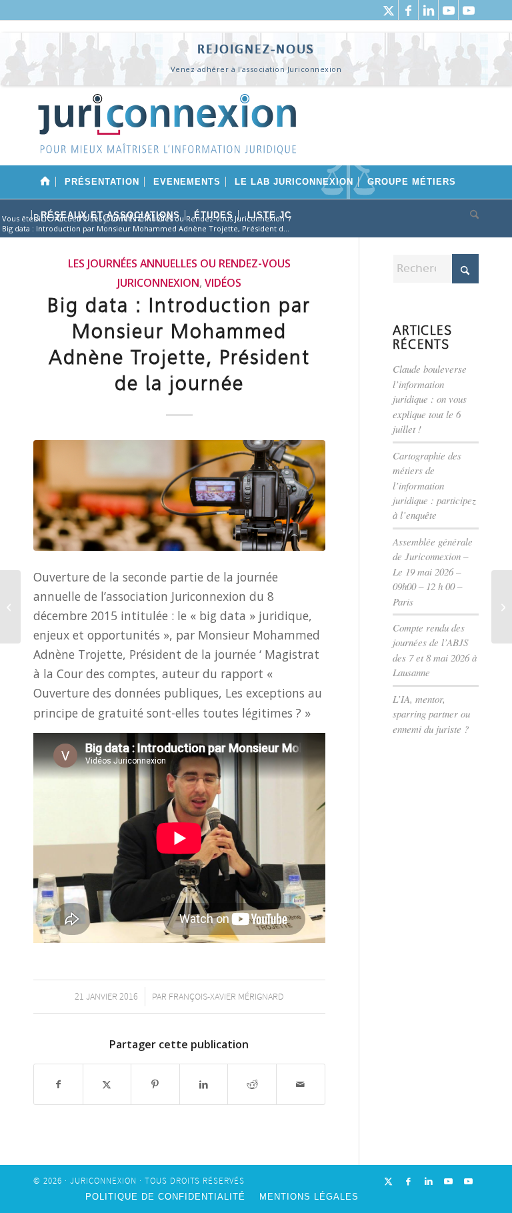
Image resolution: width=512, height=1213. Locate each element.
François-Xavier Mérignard (226, 996)
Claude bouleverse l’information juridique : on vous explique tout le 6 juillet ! (430, 398)
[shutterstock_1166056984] (179, 495)
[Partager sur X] (107, 1084)
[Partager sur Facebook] (58, 1084)
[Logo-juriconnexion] (166, 134)
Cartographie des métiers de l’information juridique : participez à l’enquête (434, 485)
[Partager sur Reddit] (252, 1084)
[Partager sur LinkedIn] (204, 1084)
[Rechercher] (471, 215)
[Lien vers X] (388, 10)
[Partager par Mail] (301, 1084)
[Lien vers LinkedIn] (428, 10)
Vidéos (223, 282)
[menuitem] (45, 182)
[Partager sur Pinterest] (155, 1084)
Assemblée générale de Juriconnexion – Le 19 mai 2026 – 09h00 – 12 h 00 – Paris (433, 571)
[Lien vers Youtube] (448, 10)
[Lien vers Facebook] (408, 10)
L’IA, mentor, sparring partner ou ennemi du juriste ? (431, 714)
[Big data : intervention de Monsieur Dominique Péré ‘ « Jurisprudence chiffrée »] (501, 607)
